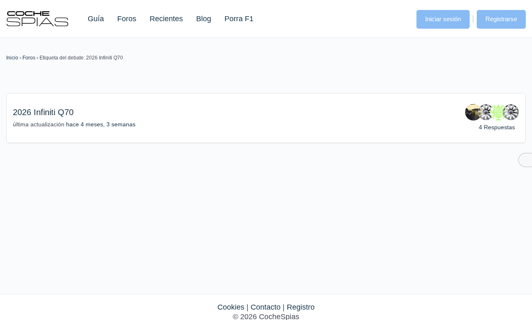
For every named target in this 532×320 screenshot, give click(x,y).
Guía (96, 19)
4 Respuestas (497, 127)
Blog (203, 19)
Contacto (266, 307)
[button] (402, 18)
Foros (126, 19)
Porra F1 (238, 19)
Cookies (230, 307)
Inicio (12, 58)
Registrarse (501, 18)
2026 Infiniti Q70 (43, 112)
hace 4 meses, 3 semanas (100, 124)
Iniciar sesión (443, 18)
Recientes (166, 19)
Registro (301, 307)
